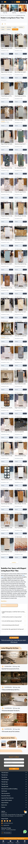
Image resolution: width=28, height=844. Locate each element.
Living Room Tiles (11, 15)
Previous (2, 9)
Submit (14, 768)
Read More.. (4, 601)
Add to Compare (5, 33)
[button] (13, 612)
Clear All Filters (15, 29)
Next (25, 9)
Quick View (11, 53)
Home (2, 15)
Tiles (5, 15)
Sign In (18, 1)
